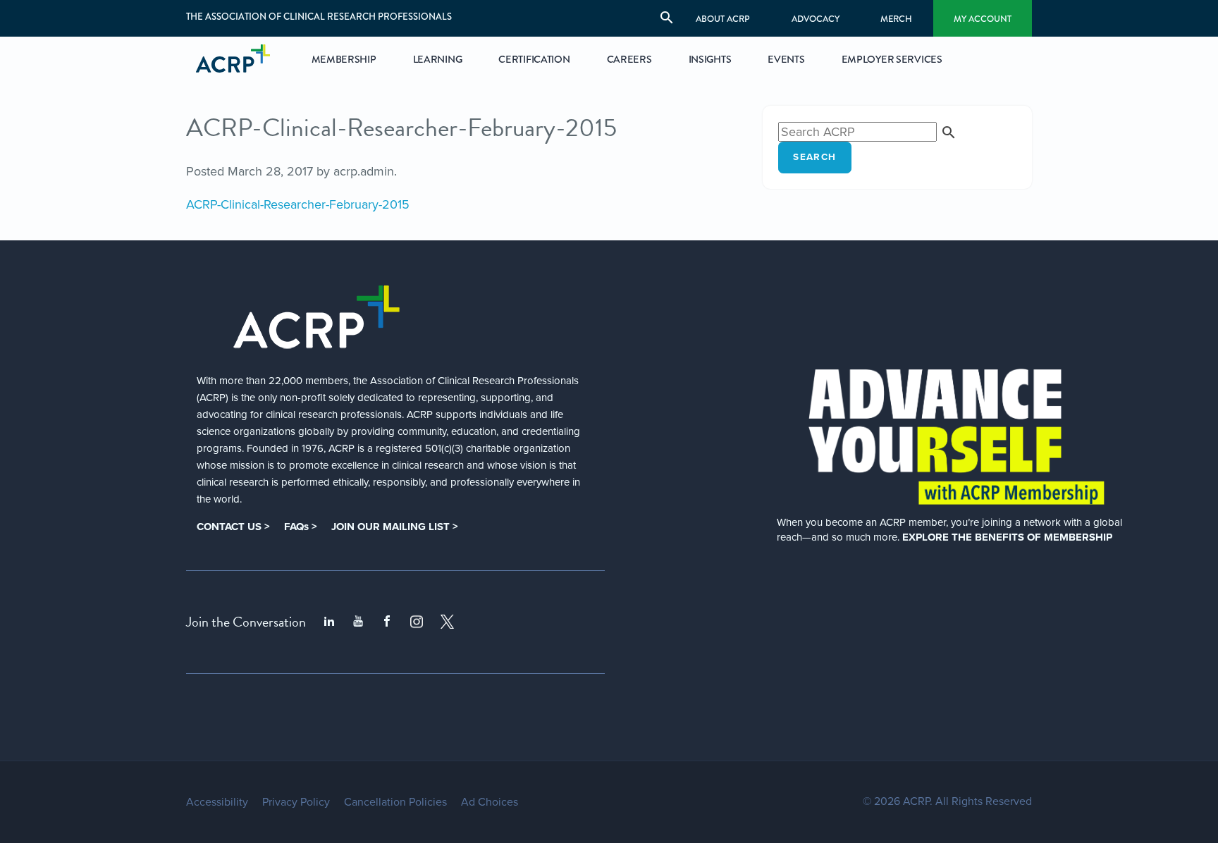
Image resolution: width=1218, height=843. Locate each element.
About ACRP (723, 18)
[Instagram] (416, 622)
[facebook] (387, 621)
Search (814, 157)
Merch (896, 18)
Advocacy (815, 18)
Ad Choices (489, 802)
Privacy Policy (296, 802)
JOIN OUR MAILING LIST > (394, 526)
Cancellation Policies (395, 802)
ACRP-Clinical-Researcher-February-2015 (298, 204)
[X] (448, 622)
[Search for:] (867, 132)
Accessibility (217, 802)
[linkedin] (329, 621)
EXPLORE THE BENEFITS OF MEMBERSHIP (1007, 537)
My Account (982, 18)
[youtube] (358, 621)
